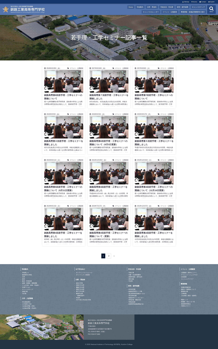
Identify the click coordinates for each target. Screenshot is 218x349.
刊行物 (24, 293)
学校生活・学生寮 (166, 7)
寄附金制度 (132, 302)
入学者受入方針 (27, 304)
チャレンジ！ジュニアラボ (189, 274)
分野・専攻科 (152, 7)
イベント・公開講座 (170, 12)
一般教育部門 (80, 295)
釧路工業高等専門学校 (25, 9)
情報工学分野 (80, 285)
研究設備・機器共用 (135, 299)
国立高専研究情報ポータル (137, 293)
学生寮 (131, 281)
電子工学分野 (80, 291)
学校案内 (140, 7)
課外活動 (131, 279)
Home (131, 7)
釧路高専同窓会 (186, 304)
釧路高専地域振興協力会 (136, 304)
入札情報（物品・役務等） (189, 295)
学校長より (25, 272)
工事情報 (184, 293)
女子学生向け (80, 269)
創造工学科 (79, 283)
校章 (23, 279)
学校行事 (131, 272)
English (211, 1)
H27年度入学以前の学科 (83, 299)
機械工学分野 (80, 287)
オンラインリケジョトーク (84, 272)
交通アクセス (26, 287)
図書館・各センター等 (188, 301)
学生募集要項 (26, 302)
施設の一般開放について (188, 289)
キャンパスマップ (198, 7)
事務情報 (184, 284)
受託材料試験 (133, 295)
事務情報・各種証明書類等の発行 (193, 12)
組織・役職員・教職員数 (29, 283)
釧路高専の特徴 (27, 274)
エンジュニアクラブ (187, 279)
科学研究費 (132, 289)
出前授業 (184, 277)
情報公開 (25, 291)
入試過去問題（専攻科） (29, 308)
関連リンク (184, 299)
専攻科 (78, 297)
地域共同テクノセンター (136, 297)
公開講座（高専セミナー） (189, 272)
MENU (211, 11)
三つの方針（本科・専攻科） (31, 285)
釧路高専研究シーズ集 (135, 291)
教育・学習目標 (27, 281)
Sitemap (186, 1)
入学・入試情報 (27, 298)
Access (194, 1)
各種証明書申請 (186, 287)
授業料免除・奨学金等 (135, 277)
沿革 (23, 277)
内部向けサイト (186, 306)
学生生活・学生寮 (134, 269)
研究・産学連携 (182, 7)
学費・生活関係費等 (135, 274)
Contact (203, 1)
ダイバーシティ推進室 (83, 274)
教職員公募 (184, 291)
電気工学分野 (80, 289)
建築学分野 (79, 293)
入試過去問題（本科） (29, 306)
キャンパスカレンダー (151, 12)
